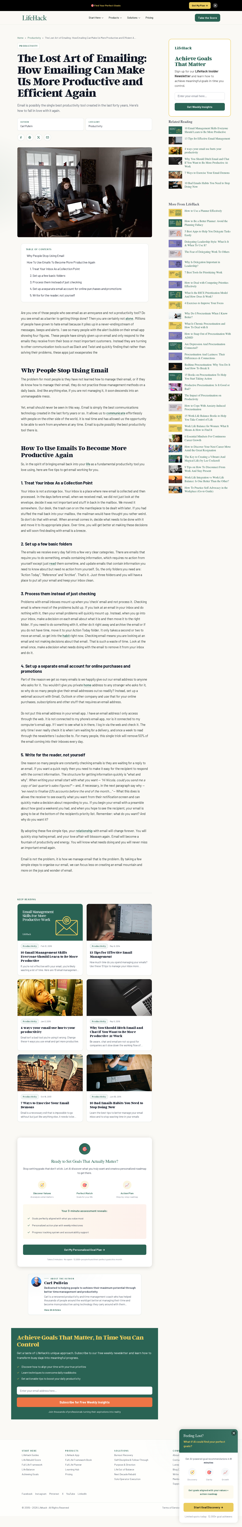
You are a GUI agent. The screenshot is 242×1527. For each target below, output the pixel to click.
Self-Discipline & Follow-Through (131, 1459)
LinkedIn (82, 1493)
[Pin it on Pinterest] (29, 137)
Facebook (27, 1493)
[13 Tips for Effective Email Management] (119, 922)
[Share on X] (38, 137)
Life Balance (28, 1469)
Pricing (149, 17)
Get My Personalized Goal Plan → (84, 1249)
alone (129, 318)
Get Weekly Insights (199, 106)
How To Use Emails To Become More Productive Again (61, 262)
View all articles (52, 1309)
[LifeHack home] (34, 18)
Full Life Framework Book (78, 1459)
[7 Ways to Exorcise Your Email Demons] (50, 1072)
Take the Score (207, 17)
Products (114, 17)
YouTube (70, 1493)
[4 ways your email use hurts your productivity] (50, 997)
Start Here (95, 17)
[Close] (215, 5)
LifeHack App (72, 1455)
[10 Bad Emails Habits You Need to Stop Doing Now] (119, 1072)
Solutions (132, 17)
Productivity (34, 37)
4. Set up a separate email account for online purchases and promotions (76, 288)
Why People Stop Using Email (45, 255)
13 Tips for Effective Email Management (111, 954)
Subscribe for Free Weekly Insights (85, 1402)
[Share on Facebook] (20, 137)
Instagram (40, 1493)
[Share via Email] (47, 137)
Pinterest (54, 1493)
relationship (84, 831)
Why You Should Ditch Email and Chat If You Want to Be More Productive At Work (116, 1032)
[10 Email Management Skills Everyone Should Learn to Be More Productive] (50, 922)
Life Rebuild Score (31, 1459)
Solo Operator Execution (127, 1478)
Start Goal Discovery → (208, 1507)
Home (20, 37)
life (88, 464)
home (87, 685)
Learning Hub (72, 1469)
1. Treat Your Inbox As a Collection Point (55, 269)
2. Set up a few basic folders (48, 275)
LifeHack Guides (30, 1455)
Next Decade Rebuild (125, 1474)
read (52, 563)
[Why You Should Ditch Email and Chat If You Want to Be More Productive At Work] (119, 997)
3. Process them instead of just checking (56, 282)
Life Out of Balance (124, 1469)
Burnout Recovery (123, 1455)
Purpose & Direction (124, 1464)
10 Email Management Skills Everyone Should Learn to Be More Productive (49, 956)
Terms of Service (171, 1507)
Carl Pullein (26, 126)
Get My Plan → (200, 5)
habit (66, 636)
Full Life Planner (73, 1464)
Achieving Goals (30, 1474)
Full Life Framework (32, 1464)
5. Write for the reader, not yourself (52, 295)
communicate (115, 413)
